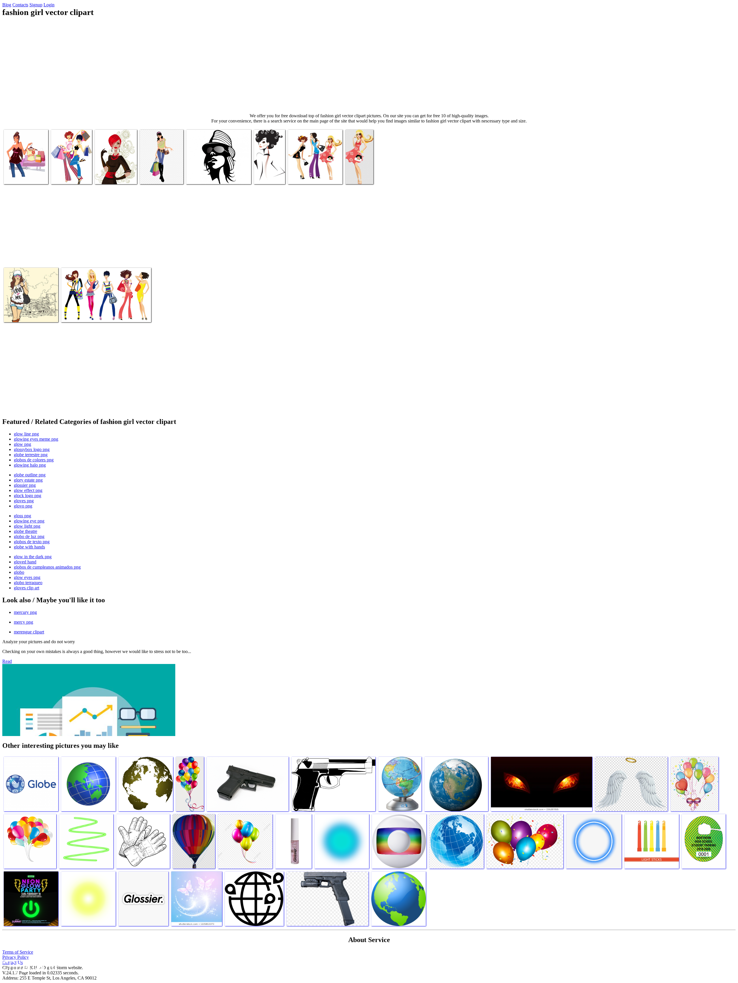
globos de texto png (32, 541)
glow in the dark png (33, 556)
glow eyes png (27, 577)
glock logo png (27, 495)
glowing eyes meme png (36, 439)
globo (19, 572)
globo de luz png (29, 536)
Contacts (20, 4)
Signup (35, 4)
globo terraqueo (28, 582)
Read (7, 661)
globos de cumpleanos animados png (47, 567)
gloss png (22, 515)
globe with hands (29, 546)
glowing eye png (29, 520)
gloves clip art (26, 587)
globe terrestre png (31, 454)
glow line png (26, 433)
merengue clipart (29, 631)
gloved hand (25, 561)
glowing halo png (30, 465)
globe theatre (25, 531)
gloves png (24, 500)
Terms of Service (17, 952)
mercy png (23, 622)
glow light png (27, 526)
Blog (6, 4)
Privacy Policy (15, 957)
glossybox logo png (32, 449)
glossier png (25, 485)
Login (49, 4)
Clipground (29, 966)
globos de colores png (34, 459)
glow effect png (28, 490)
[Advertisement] (369, 65)
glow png (22, 444)
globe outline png (30, 474)
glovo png (23, 505)
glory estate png (28, 480)
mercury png (25, 612)
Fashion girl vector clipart (209, 176)
